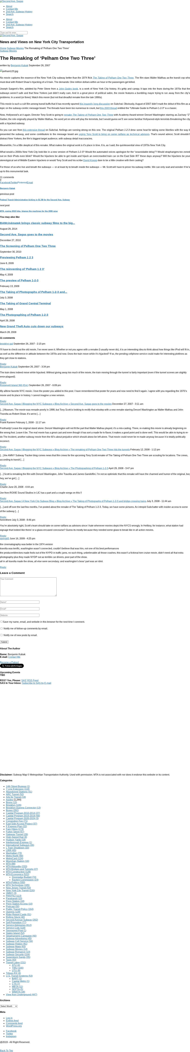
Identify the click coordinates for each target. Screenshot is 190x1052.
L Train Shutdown (17, 848)
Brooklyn (13, 805)
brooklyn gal (6, 343)
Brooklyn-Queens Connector (23, 807)
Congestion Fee (17, 821)
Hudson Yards (16, 840)
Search (10, 14)
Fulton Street (15, 832)
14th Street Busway (18, 786)
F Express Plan (16, 826)
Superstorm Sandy (18, 957)
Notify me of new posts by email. (20, 635)
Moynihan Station (17, 861)
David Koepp (90, 160)
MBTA (17, 986)
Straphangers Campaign (21, 936)
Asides (9, 799)
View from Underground (21, 994)
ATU (16, 965)
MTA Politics (15, 882)
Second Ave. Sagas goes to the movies (26, 234)
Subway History (16, 944)
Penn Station (15, 901)
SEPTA (17, 989)
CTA (16, 984)
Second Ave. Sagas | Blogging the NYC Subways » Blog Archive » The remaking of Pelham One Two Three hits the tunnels (65, 449)
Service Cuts (15, 928)
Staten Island (15, 933)
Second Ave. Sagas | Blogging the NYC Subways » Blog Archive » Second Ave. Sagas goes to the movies (56, 404)
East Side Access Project (21, 824)
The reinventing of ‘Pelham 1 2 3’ (22, 269)
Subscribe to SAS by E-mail (36, 683)
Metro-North (14, 856)
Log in (9, 1018)
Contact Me (12, 9)
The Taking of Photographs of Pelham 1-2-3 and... (33, 292)
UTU (16, 970)
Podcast (12, 906)
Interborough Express (19, 842)
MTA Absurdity (16, 866)
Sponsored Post (16, 930)
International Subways (20, 845)
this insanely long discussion (95, 104)
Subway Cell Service (19, 941)
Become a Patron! (9, 662)
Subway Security (18, 954)
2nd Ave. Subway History (19, 11)
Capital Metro (20, 981)
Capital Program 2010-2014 (23, 813)
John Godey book (68, 88)
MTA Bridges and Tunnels (22, 869)
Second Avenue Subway (22, 920)
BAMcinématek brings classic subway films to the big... (37, 223)
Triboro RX (13, 973)
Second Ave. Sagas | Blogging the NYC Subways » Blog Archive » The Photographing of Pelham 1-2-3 (54, 468)
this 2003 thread (108, 108)
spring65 (4, 538)
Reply (3, 364)
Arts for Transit (16, 797)
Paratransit (14, 898)
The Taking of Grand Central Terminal (25, 303)
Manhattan (14, 853)
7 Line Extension (18, 789)
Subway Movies (15, 48)
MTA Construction (18, 872)
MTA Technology (18, 885)
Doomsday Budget (24, 877)
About (9, 6)
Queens (13, 912)
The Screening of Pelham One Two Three (28, 246)
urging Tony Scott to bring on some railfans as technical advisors (114, 134)
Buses (12, 810)
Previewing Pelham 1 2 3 (16, 257)
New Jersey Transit (18, 888)
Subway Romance (18, 952)
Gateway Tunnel (17, 834)
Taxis (11, 960)
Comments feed (14, 1023)
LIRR (11, 850)
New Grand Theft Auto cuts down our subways (31, 326)
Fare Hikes (15, 829)
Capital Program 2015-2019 (23, 815)
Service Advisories (19, 925)
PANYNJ (13, 896)
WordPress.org (14, 1026)
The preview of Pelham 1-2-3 (19, 280)
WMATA (18, 992)
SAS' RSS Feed (29, 680)
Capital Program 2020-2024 (22, 818)
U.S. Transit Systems (19, 976)
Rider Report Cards (18, 914)
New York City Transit (20, 890)
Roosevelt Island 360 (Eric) (14, 385)
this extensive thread (34, 130)
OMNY (11, 893)
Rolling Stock (15, 917)
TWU (17, 968)
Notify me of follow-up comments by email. (26, 628)
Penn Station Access (19, 904)
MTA (10, 864)
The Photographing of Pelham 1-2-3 (24, 314)
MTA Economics (17, 874)
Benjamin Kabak (19, 65)
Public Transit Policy (20, 909)
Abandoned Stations (19, 791)
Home (3, 48)
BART (17, 978)
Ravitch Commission (25, 880)
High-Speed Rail (16, 837)
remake (88, 115)
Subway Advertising (19, 938)
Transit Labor (16, 962)
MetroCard (14, 858)
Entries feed (12, 1020)
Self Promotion (16, 922)
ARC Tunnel (15, 794)
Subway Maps (16, 946)
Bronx (11, 802)
